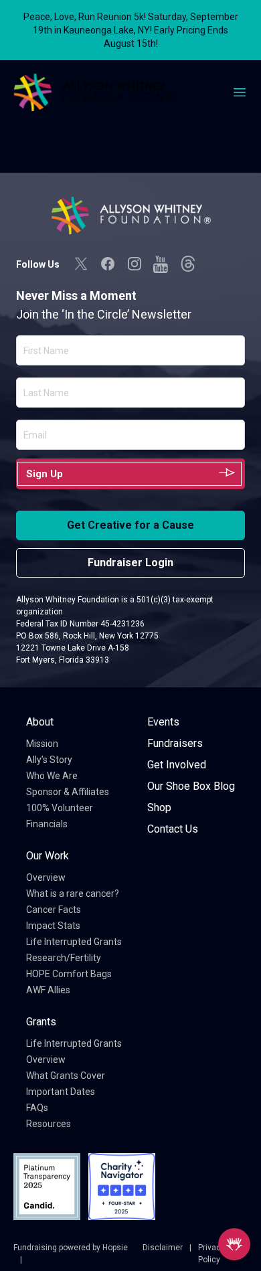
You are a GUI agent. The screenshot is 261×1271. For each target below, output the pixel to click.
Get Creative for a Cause (130, 525)
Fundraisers (175, 743)
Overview (46, 877)
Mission (42, 743)
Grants (41, 1021)
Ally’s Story (49, 759)
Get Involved (176, 764)
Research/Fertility (63, 957)
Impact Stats (53, 925)
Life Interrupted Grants (74, 941)
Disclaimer (163, 1247)
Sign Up (44, 474)
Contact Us (172, 829)
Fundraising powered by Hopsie (70, 1247)
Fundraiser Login (130, 562)
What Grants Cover (65, 1075)
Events (163, 721)
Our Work (47, 855)
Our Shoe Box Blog (191, 786)
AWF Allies (48, 990)
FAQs (37, 1107)
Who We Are (52, 775)
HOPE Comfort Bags (69, 973)
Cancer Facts (53, 909)
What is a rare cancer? (72, 893)
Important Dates (60, 1091)
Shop (159, 807)
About (40, 721)
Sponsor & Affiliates (67, 791)
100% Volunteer (59, 807)
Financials (47, 824)
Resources (48, 1123)
